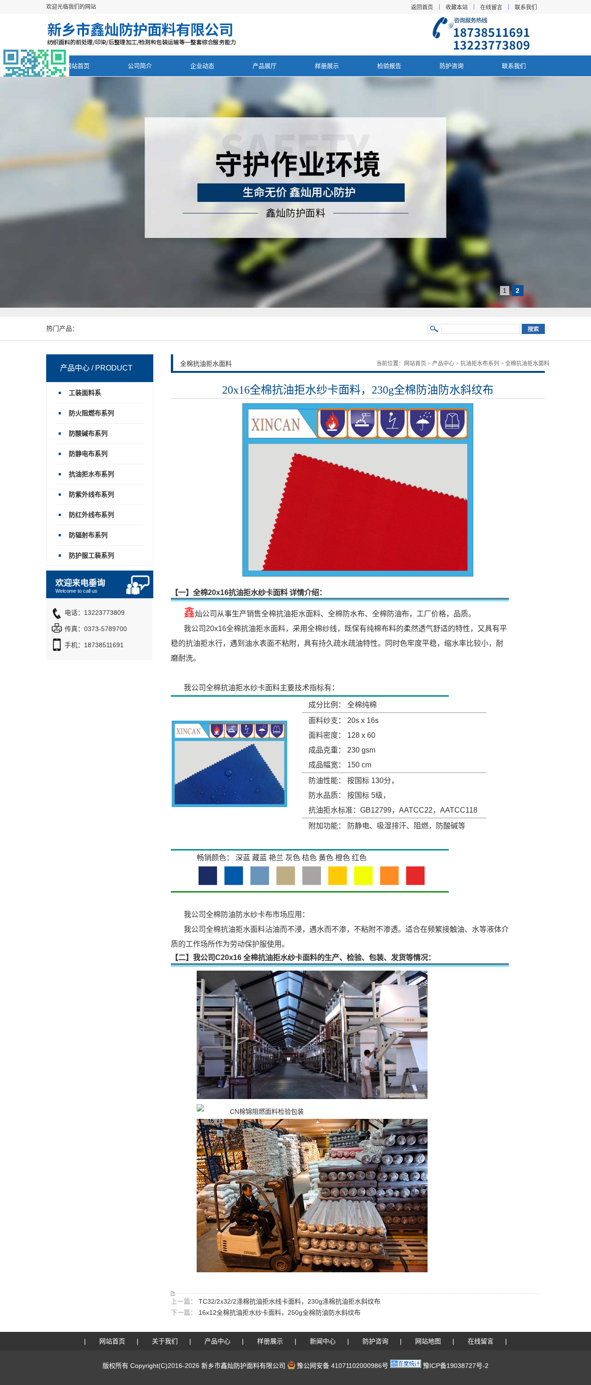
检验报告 (389, 65)
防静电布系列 (88, 453)
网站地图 (428, 1341)
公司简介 (140, 65)
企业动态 (202, 65)
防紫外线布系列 (91, 494)
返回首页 (422, 7)
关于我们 (165, 1341)
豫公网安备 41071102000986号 (342, 1365)
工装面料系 (85, 392)
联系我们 (526, 7)
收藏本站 (457, 7)
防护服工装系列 (91, 555)
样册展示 (327, 65)
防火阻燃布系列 (91, 413)
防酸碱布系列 (88, 433)
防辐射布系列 (88, 535)
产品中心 (443, 363)
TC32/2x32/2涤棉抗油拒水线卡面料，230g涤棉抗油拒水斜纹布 (288, 1301)
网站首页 (78, 65)
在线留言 (491, 7)
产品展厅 (265, 65)
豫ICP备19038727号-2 (455, 1365)
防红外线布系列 (91, 514)
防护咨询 (452, 65)
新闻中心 (323, 1341)
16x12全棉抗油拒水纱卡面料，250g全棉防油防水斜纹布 (279, 1312)
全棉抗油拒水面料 (527, 363)
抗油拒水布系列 (479, 363)
